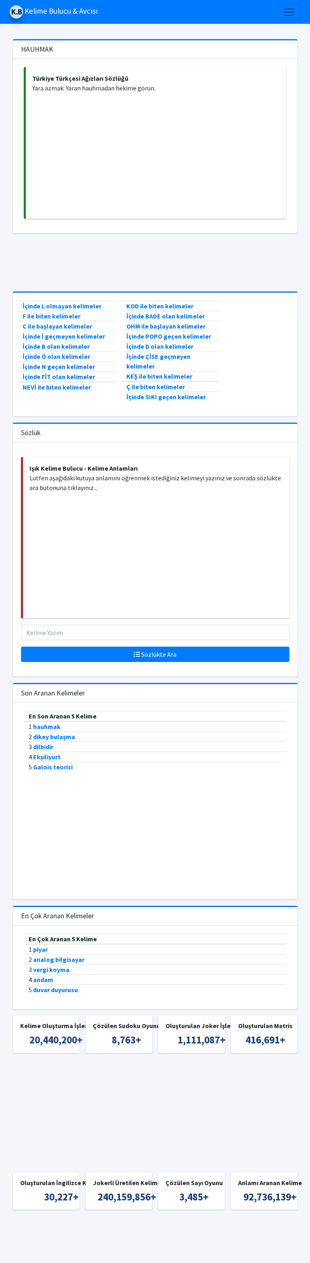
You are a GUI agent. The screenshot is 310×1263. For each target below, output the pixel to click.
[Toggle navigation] (289, 12)
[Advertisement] (156, 155)
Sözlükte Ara (158, 654)
